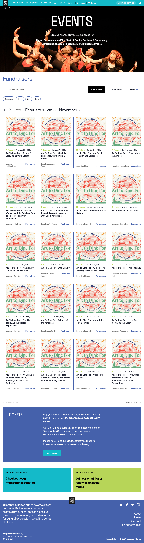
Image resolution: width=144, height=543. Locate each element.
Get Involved (45, 2)
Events (14, 2)
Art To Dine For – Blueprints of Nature (91, 211)
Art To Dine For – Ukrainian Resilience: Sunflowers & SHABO (54, 156)
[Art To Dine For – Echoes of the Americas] (56, 298)
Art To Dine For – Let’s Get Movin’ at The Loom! (124, 321)
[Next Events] (10, 109)
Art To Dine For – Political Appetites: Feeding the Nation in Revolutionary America (55, 377)
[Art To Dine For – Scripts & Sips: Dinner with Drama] (20, 131)
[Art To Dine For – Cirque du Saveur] (91, 353)
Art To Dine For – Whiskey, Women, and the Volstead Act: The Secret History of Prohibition (20, 214)
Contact (71, 3)
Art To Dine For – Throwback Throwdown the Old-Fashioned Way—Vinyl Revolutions (125, 378)
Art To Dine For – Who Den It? (55, 267)
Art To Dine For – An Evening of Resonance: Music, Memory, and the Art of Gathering (20, 378)
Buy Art (63, 3)
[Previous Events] (4, 109)
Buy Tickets (52, 453)
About (56, 3)
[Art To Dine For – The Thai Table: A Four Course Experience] (20, 298)
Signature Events (92, 43)
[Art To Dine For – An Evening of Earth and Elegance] (91, 131)
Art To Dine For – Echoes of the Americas (54, 321)
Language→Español (126, 3)
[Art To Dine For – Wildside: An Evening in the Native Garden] (91, 246)
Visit (21, 2)
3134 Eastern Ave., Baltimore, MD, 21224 (18, 536)
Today (18, 109)
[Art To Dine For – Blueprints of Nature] (91, 189)
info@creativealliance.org (13, 534)
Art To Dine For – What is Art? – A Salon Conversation (20, 269)
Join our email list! (130, 525)
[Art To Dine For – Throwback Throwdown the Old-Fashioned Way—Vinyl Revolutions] (126, 353)
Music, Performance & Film (50, 40)
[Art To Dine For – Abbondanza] (126, 246)
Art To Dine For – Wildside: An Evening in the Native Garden (90, 269)
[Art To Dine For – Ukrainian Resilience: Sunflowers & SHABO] (56, 131)
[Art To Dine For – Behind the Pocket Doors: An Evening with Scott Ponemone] (56, 189)
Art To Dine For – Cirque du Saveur (89, 376)
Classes (59, 43)
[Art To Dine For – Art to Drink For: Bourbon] (91, 298)
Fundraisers (71, 43)
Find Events (96, 89)
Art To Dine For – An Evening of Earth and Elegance (90, 154)
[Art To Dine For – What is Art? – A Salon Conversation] (20, 246)
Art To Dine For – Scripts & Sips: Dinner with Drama (18, 154)
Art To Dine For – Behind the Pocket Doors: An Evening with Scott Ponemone (54, 213)
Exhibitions (48, 43)
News (137, 517)
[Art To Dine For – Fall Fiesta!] (126, 189)
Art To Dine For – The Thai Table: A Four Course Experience (18, 323)
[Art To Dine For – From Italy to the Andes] (126, 131)
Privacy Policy (111, 539)
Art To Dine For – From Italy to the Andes (126, 154)
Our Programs (31, 2)
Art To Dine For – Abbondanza (126, 267)
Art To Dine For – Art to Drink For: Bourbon (90, 321)
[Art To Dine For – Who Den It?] (56, 246)
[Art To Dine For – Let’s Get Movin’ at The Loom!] (126, 298)
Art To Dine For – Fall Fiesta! (125, 210)
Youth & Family (74, 40)
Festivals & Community (95, 40)
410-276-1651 (8, 539)
